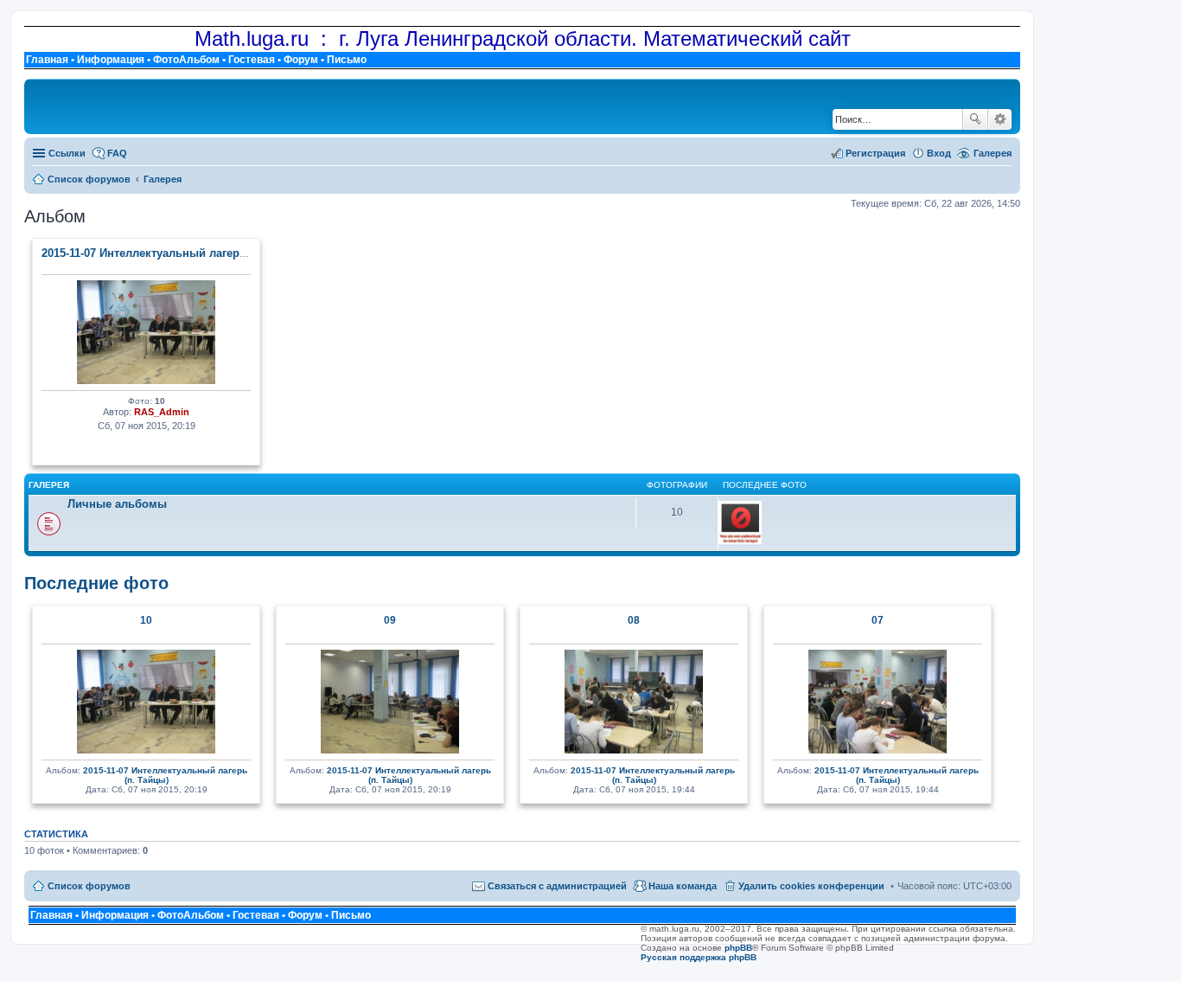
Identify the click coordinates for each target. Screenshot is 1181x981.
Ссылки (67, 153)
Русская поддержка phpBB (698, 957)
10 (146, 620)
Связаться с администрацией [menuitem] (557, 886)
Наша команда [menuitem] (682, 886)
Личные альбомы (117, 503)
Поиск (975, 119)
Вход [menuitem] (939, 153)
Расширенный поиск (1000, 119)
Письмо (347, 60)
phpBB (738, 947)
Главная (47, 60)
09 (390, 620)
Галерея (993, 153)
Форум (301, 60)
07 (877, 620)
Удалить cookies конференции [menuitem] (811, 886)
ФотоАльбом (186, 60)
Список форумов (89, 886)
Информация (110, 60)
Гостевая (251, 60)
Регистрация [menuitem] (875, 153)
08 (634, 620)
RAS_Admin (161, 412)
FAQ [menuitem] (117, 153)
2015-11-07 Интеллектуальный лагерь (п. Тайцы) (174, 253)
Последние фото (96, 583)
